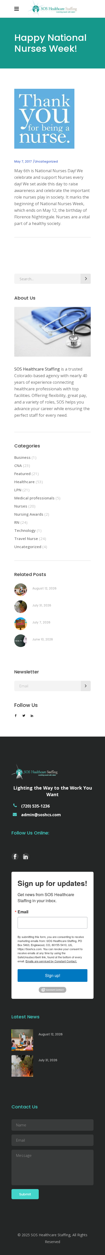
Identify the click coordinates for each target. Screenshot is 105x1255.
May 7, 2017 (23, 161)
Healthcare (24, 481)
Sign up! (52, 975)
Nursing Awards (28, 514)
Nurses (20, 506)
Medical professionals (34, 497)
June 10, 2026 (42, 639)
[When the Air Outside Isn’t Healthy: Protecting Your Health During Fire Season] (20, 606)
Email (23, 912)
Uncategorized (46, 161)
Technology (25, 530)
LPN (17, 489)
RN (16, 522)
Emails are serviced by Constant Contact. (51, 961)
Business (22, 457)
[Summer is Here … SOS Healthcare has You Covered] (20, 623)
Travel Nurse (26, 538)
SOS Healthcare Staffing (37, 369)
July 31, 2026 (41, 605)
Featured (22, 473)
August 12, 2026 (44, 588)
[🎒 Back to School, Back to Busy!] (20, 589)
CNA (18, 465)
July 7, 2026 (41, 622)
